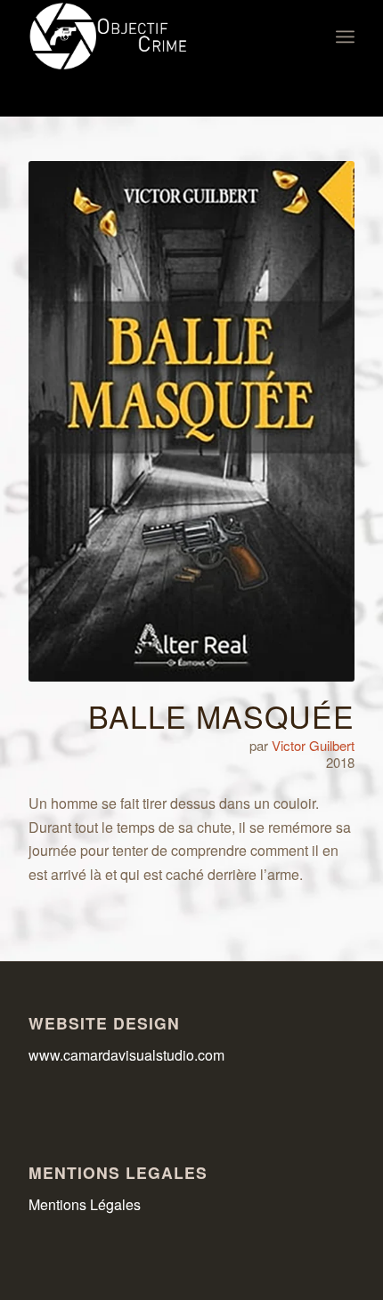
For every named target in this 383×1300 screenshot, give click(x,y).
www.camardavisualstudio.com (128, 1055)
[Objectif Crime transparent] (159, 36)
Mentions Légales (85, 1204)
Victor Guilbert (313, 745)
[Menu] (345, 36)
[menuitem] (345, 36)
